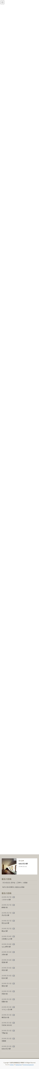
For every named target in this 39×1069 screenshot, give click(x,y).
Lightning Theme (19, 1064)
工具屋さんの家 (7, 939)
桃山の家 (5, 931)
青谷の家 (5, 986)
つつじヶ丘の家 (7, 1009)
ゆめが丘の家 (23, 863)
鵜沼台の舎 (5, 1017)
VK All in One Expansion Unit (28, 1064)
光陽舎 (4, 1041)
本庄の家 (5, 970)
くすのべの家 (6, 899)
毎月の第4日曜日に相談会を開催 (13, 887)
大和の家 (5, 954)
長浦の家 (5, 962)
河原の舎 (5, 994)
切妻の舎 (5, 1001)
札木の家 (5, 978)
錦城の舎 (5, 907)
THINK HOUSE (7, 1025)
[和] (9, 866)
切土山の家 (5, 923)
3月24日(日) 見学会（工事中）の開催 (14, 882)
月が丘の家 (5, 915)
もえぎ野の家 (6, 947)
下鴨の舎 (5, 1033)
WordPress (12, 1064)
